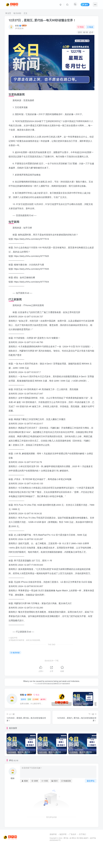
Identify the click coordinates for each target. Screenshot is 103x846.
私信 (91, 27)
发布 (86, 4)
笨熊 (17, 25)
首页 (9, 13)
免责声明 (62, 834)
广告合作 (72, 834)
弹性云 (74, 838)
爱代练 (66, 838)
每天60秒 (17, 13)
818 (24, 699)
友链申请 (53, 834)
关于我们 (82, 834)
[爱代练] (10, 837)
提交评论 (90, 780)
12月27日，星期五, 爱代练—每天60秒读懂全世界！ (42, 20)
